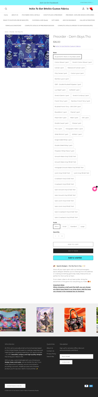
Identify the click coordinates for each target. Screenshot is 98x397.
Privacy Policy (60, 208)
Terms (66, 208)
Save (62, 192)
